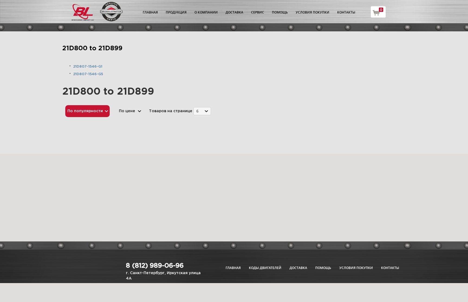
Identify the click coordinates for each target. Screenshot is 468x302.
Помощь (280, 12)
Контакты (346, 12)
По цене (127, 111)
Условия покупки (312, 12)
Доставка (234, 12)
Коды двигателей (265, 268)
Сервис (257, 12)
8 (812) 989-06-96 (155, 266)
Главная (150, 12)
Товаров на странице (170, 111)
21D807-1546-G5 (88, 74)
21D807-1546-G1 (87, 66)
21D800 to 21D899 (92, 48)
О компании (206, 12)
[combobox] (202, 111)
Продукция (176, 12)
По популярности (85, 111)
